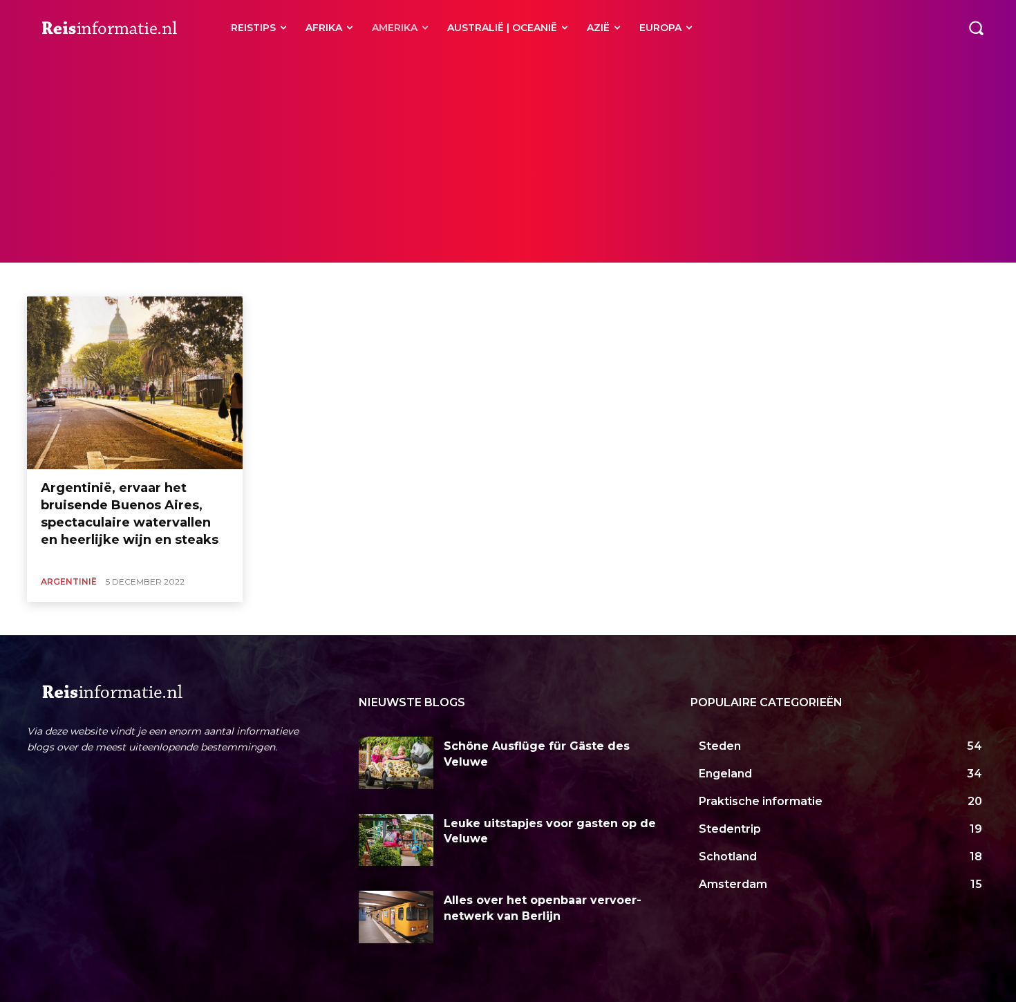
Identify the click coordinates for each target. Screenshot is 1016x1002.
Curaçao (300, 279)
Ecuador (345, 279)
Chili (212, 279)
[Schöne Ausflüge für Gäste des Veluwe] (396, 763)
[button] (976, 28)
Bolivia (92, 279)
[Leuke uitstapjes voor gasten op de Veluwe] (396, 840)
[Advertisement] (508, 159)
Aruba (55, 279)
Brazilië (176, 279)
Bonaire (133, 279)
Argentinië (69, 581)
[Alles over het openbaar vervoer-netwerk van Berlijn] (396, 917)
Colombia (252, 279)
